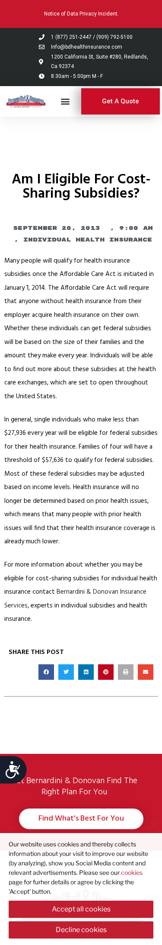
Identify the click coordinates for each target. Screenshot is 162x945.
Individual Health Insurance (87, 239)
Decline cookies (81, 930)
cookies (132, 872)
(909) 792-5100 (114, 37)
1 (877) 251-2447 (71, 37)
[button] (65, 101)
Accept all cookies (81, 909)
